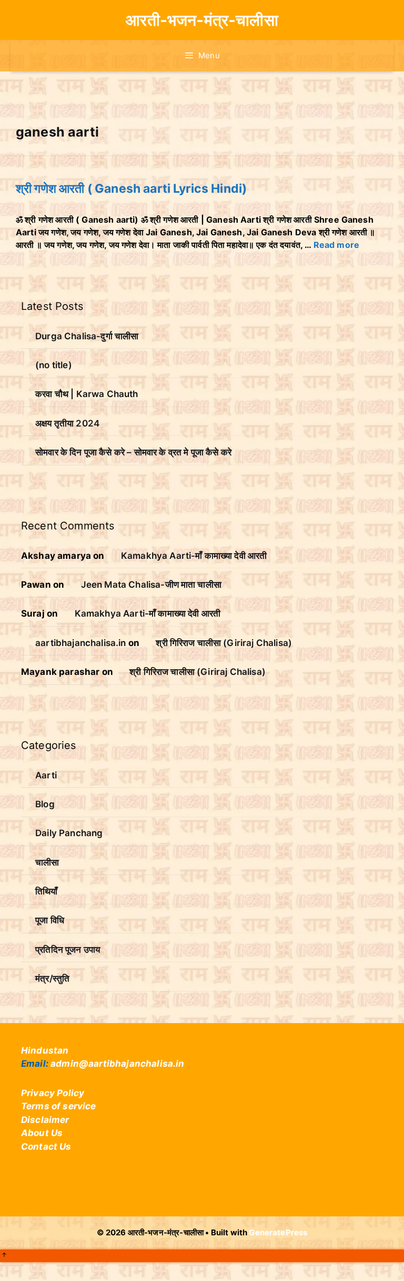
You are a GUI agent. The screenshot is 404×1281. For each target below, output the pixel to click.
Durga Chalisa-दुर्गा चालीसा (86, 336)
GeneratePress (278, 1232)
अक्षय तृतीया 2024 (67, 423)
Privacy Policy (52, 1093)
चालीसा (47, 862)
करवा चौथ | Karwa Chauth (86, 394)
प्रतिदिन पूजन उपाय (67, 949)
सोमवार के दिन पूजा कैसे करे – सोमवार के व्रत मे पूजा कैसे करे (133, 452)
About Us (42, 1133)
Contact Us (46, 1146)
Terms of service (58, 1106)
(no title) (53, 365)
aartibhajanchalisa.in (80, 643)
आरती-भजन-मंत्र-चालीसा (202, 20)
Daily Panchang (69, 833)
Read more (336, 244)
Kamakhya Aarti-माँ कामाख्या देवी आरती (194, 555)
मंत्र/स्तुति (52, 978)
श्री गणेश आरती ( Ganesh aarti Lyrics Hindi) (131, 188)
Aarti (46, 775)
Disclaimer (45, 1120)
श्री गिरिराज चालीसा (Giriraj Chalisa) (224, 643)
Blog (45, 804)
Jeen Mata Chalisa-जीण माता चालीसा (151, 584)
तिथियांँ (46, 891)
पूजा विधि (49, 920)
